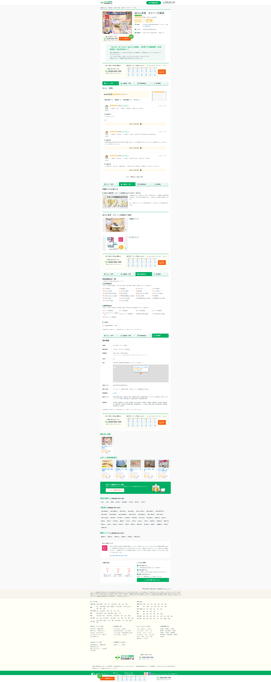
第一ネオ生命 (124, 293)
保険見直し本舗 (100, 628)
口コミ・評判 (109, 184)
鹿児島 (130, 620)
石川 (115, 610)
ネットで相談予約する (107, 678)
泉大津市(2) (115, 521)
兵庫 (107, 615)
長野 (108, 610)
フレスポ (144, 632)
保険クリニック (93, 630)
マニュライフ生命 (125, 298)
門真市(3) (127, 524)
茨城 (97, 608)
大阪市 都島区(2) (104, 511)
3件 (108, 452)
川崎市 (108, 606)
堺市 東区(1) (120, 517)
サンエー (138, 636)
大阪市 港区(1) (131, 511)
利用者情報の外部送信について (142, 666)
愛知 (97, 613)
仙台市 (115, 604)
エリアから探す (95, 601)
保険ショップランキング (95, 648)
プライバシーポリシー (129, 666)
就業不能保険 (169, 634)
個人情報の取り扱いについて (118, 666)
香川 (125, 618)
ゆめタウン (143, 628)
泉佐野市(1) (152, 521)
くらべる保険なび (117, 674)
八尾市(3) (146, 521)
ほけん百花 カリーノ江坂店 (140, 367)
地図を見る (147, 26)
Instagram (123, 644)
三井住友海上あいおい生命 (144, 298)
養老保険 (162, 630)
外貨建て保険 (162, 634)
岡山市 (107, 618)
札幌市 (101, 604)
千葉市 (120, 606)
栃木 (101, 608)
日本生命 (156, 295)
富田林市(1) (159, 521)
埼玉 (124, 606)
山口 (118, 618)
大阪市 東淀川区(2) (159, 511)
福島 (126, 604)
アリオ (151, 630)
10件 (123, 477)
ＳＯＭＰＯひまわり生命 (110, 293)
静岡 (109, 613)
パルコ (146, 634)
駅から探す (140, 601)
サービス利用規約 (108, 666)
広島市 (114, 618)
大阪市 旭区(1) (104, 514)
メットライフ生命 (108, 300)
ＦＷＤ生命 (156, 288)
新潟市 (103, 610)
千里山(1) (143, 502)
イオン (138, 628)
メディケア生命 (124, 300)
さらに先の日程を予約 (161, 72)
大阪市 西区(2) (122, 511)
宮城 (112, 604)
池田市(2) (103, 521)
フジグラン (139, 632)
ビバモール (146, 638)
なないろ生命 (141, 295)
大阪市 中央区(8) (104, 517)
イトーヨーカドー (140, 630)
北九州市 (100, 620)
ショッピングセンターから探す (144, 626)
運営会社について (95, 668)
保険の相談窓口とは (94, 644)
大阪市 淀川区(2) (132, 514)
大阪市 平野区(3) (151, 514)
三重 (120, 613)
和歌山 (129, 615)
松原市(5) (103, 524)
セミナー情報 (92, 650)
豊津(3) (112, 502)
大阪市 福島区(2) (114, 511)
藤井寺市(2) (139, 524)
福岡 (97, 620)
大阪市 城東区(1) (113, 514)
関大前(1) (118, 502)
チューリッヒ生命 (158, 293)
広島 (111, 618)
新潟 (101, 610)
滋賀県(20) (103, 536)
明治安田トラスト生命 (159, 298)
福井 (118, 610)
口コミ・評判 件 (137, 370)
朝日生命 (123, 288)
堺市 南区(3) (134, 517)
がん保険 (172, 628)
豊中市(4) (164, 517)
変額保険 (175, 634)
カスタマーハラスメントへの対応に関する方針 (166, 666)
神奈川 (101, 606)
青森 (105, 604)
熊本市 (119, 620)
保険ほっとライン (101, 630)
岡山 (104, 618)
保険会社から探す (118, 626)
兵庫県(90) (123, 536)
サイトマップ (115, 668)
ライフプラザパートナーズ (95, 634)
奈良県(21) (130, 536)
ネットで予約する (124, 38)
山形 (123, 604)
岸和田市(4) (157, 517)
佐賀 (109, 620)
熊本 (116, 620)
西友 (151, 636)
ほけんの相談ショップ (94, 636)
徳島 (122, 618)
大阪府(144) (116, 536)
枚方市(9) (134, 521)
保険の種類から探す (165, 626)
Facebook (115, 644)
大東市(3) (109, 524)
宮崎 (127, 620)
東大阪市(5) (146, 524)
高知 (132, 618)
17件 (109, 477)
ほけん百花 (92, 632)
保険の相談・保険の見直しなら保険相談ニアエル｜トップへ (157, 588)
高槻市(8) (122, 521)
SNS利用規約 (152, 666)
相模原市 (112, 606)
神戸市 (110, 615)
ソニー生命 (156, 290)
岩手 (109, 604)
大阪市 (100, 615)
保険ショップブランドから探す (97, 626)
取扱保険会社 (142, 83)
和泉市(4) (115, 524)
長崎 (112, 620)
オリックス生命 (108, 290)
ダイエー (147, 636)
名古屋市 (100, 613)
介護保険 (162, 632)
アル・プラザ (151, 634)
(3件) (166, 91)
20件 (137, 477)
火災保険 (167, 632)
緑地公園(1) (124, 502)
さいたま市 (128, 606)
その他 (114, 393)
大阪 (97, 615)
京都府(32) (109, 536)
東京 (97, 606)
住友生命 (140, 290)
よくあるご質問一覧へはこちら (152, 580)
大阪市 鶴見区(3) (141, 514)
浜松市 (115, 613)
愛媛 (129, 618)
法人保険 (162, 636)
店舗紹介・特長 (127, 83)
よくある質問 (103, 648)
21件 (151, 477)
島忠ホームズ (139, 638)
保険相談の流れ (103, 644)
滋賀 (122, 615)
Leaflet (167, 380)
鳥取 (97, 618)
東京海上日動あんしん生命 (127, 295)
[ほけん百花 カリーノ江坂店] (115, 225)
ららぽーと (149, 628)
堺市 (103, 615)
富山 (111, 610)
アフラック (140, 288)
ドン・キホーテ (140, 634)
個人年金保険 (167, 630)
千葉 (117, 606)
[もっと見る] (117, 32)
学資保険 (174, 630)
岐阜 (105, 613)
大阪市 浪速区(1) (150, 511)
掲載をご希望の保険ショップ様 (98, 666)
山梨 (97, 610)
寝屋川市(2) (166, 521)
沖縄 (97, 622)
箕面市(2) (121, 524)
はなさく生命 (107, 298)
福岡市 (105, 620)
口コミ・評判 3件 (152, 17)
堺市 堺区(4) (113, 517)
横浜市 (104, 606)
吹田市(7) (109, 521)
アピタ (146, 630)
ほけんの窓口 (92, 628)
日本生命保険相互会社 (129, 674)
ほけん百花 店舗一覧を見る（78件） (118, 555)
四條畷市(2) (159, 524)
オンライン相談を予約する (115, 490)
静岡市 (111, 613)
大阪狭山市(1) (104, 527)
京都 (115, 615)
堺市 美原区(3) (150, 517)
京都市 (117, 615)
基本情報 (158, 83)
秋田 (119, 604)
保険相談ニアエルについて (106, 668)
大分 (123, 620)
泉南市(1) (153, 524)
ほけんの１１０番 (99, 632)
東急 (143, 636)
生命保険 (162, 628)
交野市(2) (166, 524)
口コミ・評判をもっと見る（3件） (135, 176)
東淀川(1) (137, 502)
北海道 (97, 604)
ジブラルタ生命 (124, 290)
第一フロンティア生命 (143, 293)
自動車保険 (173, 632)
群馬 (104, 608)
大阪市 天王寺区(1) (140, 511)
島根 (101, 618)
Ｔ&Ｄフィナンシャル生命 (110, 295)
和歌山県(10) (137, 536)
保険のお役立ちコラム (94, 646)
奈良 (125, 615)
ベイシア (149, 632)
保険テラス (104, 634)
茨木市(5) (140, 521)
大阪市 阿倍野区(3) (122, 514)
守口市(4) (128, 521)
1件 (165, 477)
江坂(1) (102, 502)
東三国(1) (131, 502)
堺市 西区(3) (127, 517)
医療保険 (167, 628)
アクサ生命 (107, 288)
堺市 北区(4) (142, 517)
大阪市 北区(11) (159, 514)
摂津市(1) (133, 524)
